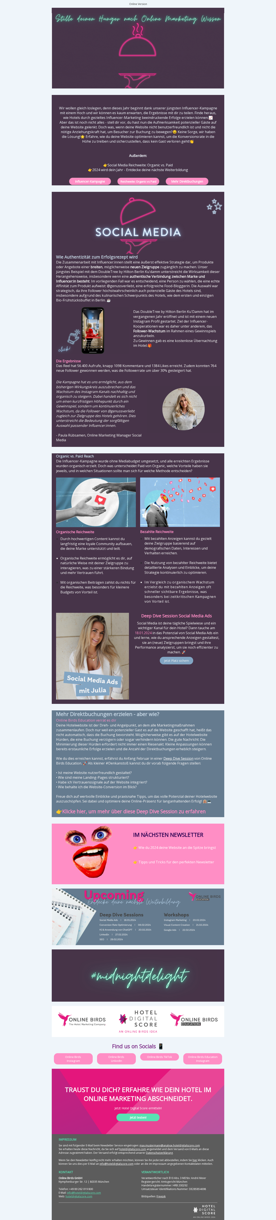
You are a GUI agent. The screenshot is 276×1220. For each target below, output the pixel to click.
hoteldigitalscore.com (132, 1149)
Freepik (161, 1196)
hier (195, 1160)
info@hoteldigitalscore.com (116, 1164)
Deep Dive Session (178, 758)
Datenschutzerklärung (159, 1153)
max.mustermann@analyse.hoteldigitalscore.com (170, 1145)
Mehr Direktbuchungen (187, 181)
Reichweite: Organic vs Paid (138, 181)
